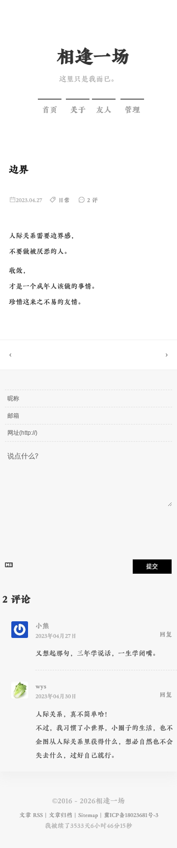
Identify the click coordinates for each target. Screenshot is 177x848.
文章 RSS (31, 815)
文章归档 (60, 815)
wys (40, 686)
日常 (64, 200)
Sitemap (88, 815)
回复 (165, 635)
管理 (132, 110)
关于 (78, 110)
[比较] (132, 355)
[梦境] (44, 355)
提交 (152, 566)
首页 (50, 110)
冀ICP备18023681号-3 (131, 815)
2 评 (92, 200)
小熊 (42, 626)
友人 (104, 110)
